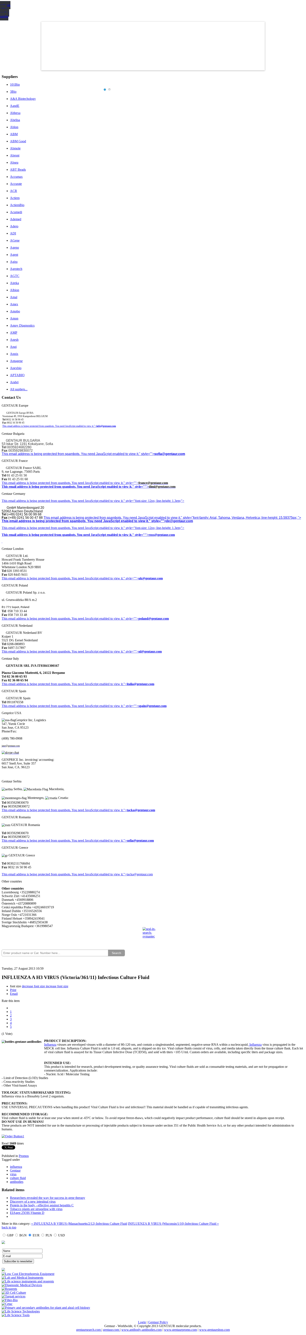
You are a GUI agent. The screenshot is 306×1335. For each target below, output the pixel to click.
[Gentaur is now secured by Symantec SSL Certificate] (153, 935)
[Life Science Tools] (16, 1315)
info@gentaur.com (106, 426)
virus (13, 1174)
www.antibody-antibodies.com (141, 1329)
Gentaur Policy (158, 1322)
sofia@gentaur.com (169, 454)
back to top (9, 1227)
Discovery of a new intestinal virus (33, 1201)
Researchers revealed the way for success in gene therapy (47, 1198)
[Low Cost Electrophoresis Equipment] (28, 1274)
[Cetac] (7, 1304)
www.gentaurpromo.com (180, 1329)
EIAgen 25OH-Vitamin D (27, 1213)
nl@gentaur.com (150, 651)
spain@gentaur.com (152, 706)
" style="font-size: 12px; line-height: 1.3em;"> (153, 528)
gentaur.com (111, 1329)
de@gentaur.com (179, 521)
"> (125, 840)
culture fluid (18, 1178)
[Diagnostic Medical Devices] (22, 1285)
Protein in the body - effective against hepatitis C (42, 1205)
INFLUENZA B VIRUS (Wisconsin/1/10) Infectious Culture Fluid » (173, 1223)
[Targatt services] (13, 1296)
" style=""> (130, 483)
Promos (24, 1156)
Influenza (50, 1044)
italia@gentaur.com (140, 684)
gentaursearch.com (89, 1329)
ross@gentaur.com (162, 535)
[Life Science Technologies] (21, 1311)
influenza (16, 1166)
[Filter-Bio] (10, 1300)
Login (142, 1322)
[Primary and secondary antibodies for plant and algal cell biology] (46, 1307)
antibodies (16, 1181)
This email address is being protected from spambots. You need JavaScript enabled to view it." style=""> (78, 454)
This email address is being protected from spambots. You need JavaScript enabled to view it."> (49, 426)
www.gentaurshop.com (214, 1329)
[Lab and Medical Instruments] (22, 1277)
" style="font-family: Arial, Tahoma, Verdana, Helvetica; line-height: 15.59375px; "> (241, 517)
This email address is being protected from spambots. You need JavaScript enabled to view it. (62, 483)
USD (61, 1235)
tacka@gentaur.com (141, 810)
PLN (49, 1235)
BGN (23, 1235)
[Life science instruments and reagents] (28, 1281)
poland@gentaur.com (153, 618)
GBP (10, 1235)
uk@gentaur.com (150, 578)
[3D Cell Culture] (14, 1292)
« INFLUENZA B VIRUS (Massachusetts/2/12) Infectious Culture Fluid (79, 1223)
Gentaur (15, 1170)
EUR (36, 1235)
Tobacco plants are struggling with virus (36, 1209)
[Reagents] (9, 1289)
